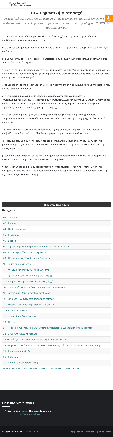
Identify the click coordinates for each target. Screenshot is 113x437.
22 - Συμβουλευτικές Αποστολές (20, 333)
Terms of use (91, 432)
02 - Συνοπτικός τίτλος (15, 217)
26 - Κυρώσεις (10, 357)
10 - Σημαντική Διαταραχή (17, 264)
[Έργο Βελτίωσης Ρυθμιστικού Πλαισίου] (23, 4)
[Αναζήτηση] (109, 5)
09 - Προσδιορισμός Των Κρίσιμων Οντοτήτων (27, 258)
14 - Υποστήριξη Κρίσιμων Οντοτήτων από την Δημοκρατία (34, 287)
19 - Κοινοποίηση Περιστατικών (19, 316)
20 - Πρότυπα (10, 322)
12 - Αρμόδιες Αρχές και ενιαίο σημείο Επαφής (27, 275)
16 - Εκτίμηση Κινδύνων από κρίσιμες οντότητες (28, 298)
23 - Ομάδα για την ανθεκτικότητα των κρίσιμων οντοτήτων (35, 339)
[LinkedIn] (30, 419)
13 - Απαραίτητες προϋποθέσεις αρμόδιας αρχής (28, 281)
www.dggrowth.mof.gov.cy (30, 414)
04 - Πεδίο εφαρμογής (15, 229)
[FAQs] (33, 419)
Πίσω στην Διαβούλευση (56, 205)
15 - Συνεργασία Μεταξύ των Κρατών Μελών (27, 293)
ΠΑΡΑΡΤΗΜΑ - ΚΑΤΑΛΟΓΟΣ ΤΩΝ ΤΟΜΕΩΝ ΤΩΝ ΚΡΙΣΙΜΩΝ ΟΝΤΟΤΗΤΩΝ (41, 368)
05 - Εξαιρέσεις (11, 234)
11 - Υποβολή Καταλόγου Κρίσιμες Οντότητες (26, 269)
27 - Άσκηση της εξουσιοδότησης (20, 362)
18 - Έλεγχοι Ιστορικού (15, 310)
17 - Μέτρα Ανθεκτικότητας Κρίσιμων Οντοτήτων (29, 304)
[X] (26, 419)
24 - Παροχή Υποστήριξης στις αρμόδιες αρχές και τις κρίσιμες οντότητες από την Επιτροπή (51, 345)
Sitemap (79, 432)
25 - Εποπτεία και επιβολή (17, 351)
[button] (109, 18)
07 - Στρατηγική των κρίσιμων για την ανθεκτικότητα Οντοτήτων (37, 246)
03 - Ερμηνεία (10, 223)
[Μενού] (3, 5)
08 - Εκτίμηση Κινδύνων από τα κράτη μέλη (26, 252)
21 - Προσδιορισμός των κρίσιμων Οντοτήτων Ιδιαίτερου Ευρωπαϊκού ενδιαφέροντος (47, 327)
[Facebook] (23, 419)
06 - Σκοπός (9, 240)
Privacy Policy (104, 432)
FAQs (71, 432)
